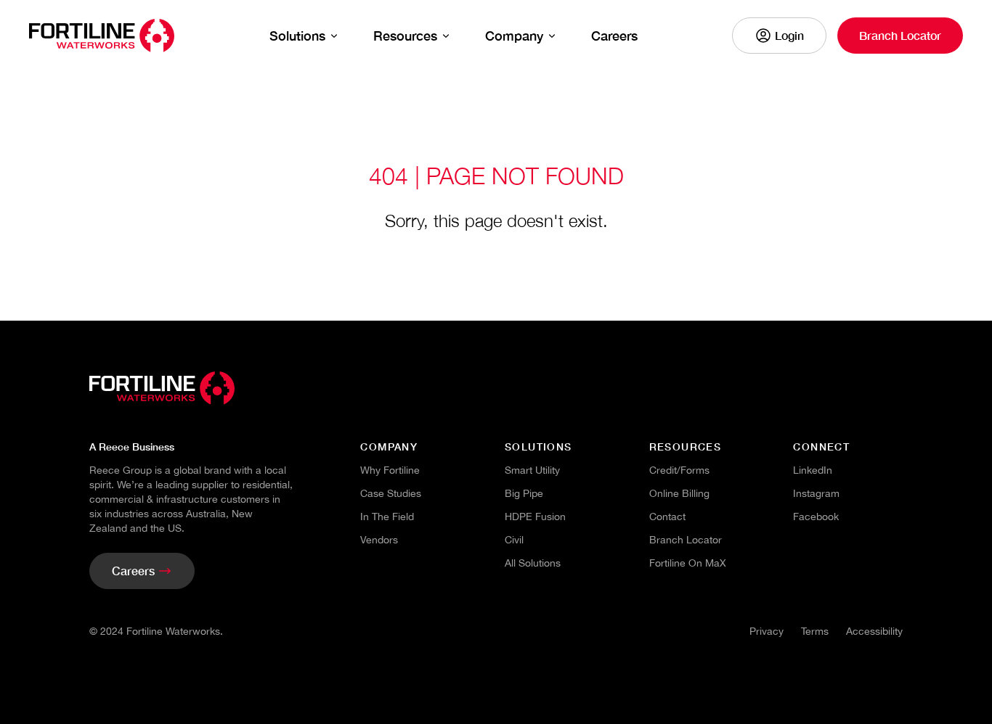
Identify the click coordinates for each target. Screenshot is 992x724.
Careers (614, 36)
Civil (514, 540)
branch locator (685, 540)
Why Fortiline (390, 470)
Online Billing (679, 493)
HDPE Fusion (535, 516)
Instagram (816, 493)
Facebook (816, 516)
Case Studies (390, 493)
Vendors (379, 540)
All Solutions (533, 563)
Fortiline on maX (687, 563)
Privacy (766, 631)
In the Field (387, 516)
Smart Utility (532, 470)
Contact (667, 516)
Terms (815, 631)
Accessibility (874, 631)
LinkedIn (812, 470)
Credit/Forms (679, 470)
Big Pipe (524, 493)
